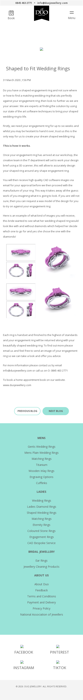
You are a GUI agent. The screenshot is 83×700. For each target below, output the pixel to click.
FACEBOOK (23, 652)
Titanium (41, 465)
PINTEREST (59, 652)
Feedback (41, 590)
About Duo (41, 584)
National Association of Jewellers (41, 614)
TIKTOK (59, 667)
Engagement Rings (41, 537)
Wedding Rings (41, 500)
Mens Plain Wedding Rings (41, 453)
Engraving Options (41, 477)
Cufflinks (41, 483)
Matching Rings (42, 459)
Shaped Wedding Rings (41, 513)
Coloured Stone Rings (41, 531)
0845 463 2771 (23, 3)
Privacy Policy (41, 608)
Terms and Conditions (41, 596)
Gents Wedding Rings (41, 446)
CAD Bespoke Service (41, 543)
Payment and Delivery (41, 602)
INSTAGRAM (23, 667)
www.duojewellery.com (17, 385)
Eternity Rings (41, 525)
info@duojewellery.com (52, 3)
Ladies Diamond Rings (41, 506)
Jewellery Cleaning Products (41, 566)
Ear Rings (41, 560)
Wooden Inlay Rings (41, 471)
